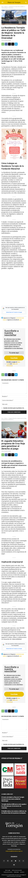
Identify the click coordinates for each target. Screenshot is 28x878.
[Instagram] (7, 860)
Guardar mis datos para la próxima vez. (13, 408)
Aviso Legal (7, 870)
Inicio (2, 6)
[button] (2, 2)
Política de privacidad (17, 870)
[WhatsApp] (2, 44)
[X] (9, 44)
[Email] (12, 44)
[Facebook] (6, 44)
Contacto (22, 872)
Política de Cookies (8, 872)
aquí (20, 319)
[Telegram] (16, 44)
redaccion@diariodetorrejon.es (14, 851)
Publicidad (16, 872)
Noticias (6, 6)
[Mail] (11, 860)
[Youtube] (14, 864)
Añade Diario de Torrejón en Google (14, 312)
